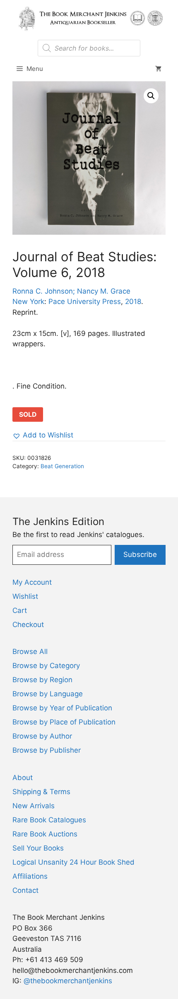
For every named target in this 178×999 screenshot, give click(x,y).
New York (28, 301)
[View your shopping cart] (158, 68)
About (22, 777)
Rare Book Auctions (44, 834)
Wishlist (25, 596)
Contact (25, 890)
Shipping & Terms (41, 792)
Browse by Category (46, 665)
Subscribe (140, 554)
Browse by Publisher (46, 750)
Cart (19, 610)
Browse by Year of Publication (62, 708)
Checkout (28, 624)
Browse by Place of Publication (63, 722)
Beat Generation (62, 466)
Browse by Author (42, 736)
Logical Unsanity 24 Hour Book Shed (73, 862)
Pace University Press (84, 301)
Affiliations (30, 876)
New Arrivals (33, 806)
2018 (133, 301)
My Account (32, 582)
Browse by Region (42, 680)
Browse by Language (47, 694)
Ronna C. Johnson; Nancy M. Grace (71, 291)
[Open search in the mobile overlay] (89, 48)
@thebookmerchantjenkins (68, 981)
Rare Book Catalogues (49, 820)
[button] (151, 95)
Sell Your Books (38, 848)
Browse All (30, 651)
